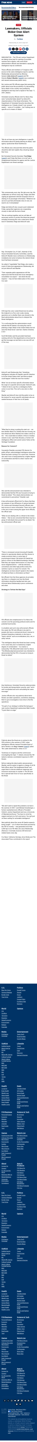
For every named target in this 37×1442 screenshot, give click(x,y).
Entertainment (22, 1032)
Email (27, 49)
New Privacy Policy (21, 1409)
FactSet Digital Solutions (23, 1429)
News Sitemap (25, 1414)
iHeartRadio (20, 1404)
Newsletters (32, 1400)
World (4, 1009)
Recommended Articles (26, 7)
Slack (25, 1400)
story (18, 25)
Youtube (15, 1400)
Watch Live (21, 1133)
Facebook (10, 49)
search (20, 76)
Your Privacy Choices (16, 1411)
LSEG (9, 1433)
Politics (20, 988)
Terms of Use (11, 1409)
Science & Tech (23, 1112)
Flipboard (20, 49)
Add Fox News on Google (19, 52)
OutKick (5, 1044)
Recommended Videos (9, 7)
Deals (19, 1086)
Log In (23, 2)
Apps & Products (20, 1165)
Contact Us (27, 1413)
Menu (34, 2)
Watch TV (29, 2)
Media (4, 1032)
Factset (23, 1427)
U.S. (3, 988)
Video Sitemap (12, 1416)
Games (4, 1133)
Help (21, 1413)
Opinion (20, 1009)
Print (23, 49)
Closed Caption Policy (13, 1413)
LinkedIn (21, 1400)
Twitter (13, 49)
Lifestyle (20, 1044)
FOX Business (7, 1112)
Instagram (11, 1400)
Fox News (6, 3)
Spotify (16, 1404)
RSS (28, 1400)
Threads (16, 49)
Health (4, 1086)
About (4, 1164)
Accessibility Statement (14, 1414)
